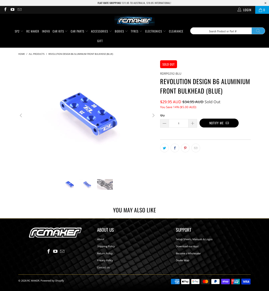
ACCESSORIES (100, 31)
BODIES (120, 31)
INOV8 (46, 31)
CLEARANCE (176, 31)
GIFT (100, 41)
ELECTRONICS (154, 31)
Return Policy (105, 253)
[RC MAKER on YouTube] (12, 10)
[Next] (153, 115)
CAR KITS (59, 31)
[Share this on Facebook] (175, 148)
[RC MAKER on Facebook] (5, 10)
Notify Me (217, 123)
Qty (162, 115)
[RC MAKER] (134, 21)
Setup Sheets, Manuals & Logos (194, 239)
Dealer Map (182, 260)
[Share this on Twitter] (164, 148)
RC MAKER (32, 31)
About (100, 239)
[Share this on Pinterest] (185, 148)
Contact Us (103, 267)
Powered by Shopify (52, 280)
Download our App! (187, 246)
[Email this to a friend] (195, 148)
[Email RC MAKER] (19, 10)
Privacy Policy (105, 260)
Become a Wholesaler (188, 253)
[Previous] (21, 115)
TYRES (135, 31)
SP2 (17, 31)
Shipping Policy (106, 246)
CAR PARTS (78, 31)
